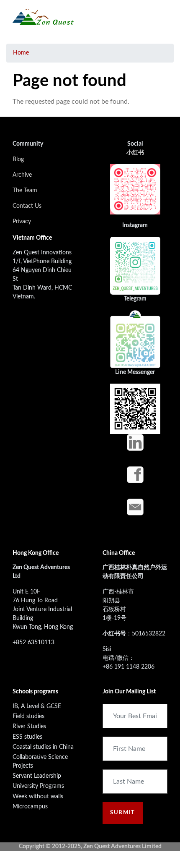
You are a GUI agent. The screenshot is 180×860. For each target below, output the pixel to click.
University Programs (38, 786)
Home (21, 53)
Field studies (28, 716)
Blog (18, 159)
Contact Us (27, 206)
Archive (22, 175)
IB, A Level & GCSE (37, 706)
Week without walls (38, 797)
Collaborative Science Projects (40, 761)
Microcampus (30, 807)
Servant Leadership (37, 776)
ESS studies (27, 737)
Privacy (22, 222)
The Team (25, 190)
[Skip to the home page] (43, 17)
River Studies (29, 726)
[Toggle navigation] (160, 17)
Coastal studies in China (43, 747)
